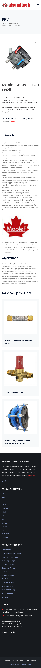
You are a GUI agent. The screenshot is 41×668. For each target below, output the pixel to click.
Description (10, 135)
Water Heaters (8, 575)
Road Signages (7, 593)
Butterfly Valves (8, 564)
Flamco (5, 497)
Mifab (4, 512)
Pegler (4, 501)
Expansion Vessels (9, 568)
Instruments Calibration (11, 553)
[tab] (20, 135)
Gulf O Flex (6, 534)
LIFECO (4, 530)
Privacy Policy (26, 664)
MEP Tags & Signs (9, 561)
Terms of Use (14, 664)
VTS (3, 519)
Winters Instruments (10, 494)
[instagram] (8, 481)
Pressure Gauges (8, 582)
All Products (13, 23)
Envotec (5, 505)
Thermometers (8, 586)
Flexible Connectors (10, 557)
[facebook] (2, 481)
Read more (22, 284)
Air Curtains (6, 579)
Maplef (12, 121)
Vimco (4, 523)
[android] (12, 481)
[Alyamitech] (16, 5)
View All (5, 537)
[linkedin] (5, 481)
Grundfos (5, 527)
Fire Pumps (6, 550)
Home (4, 23)
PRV (5, 19)
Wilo (3, 516)
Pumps (4, 572)
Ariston (5, 508)
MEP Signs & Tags (9, 590)
